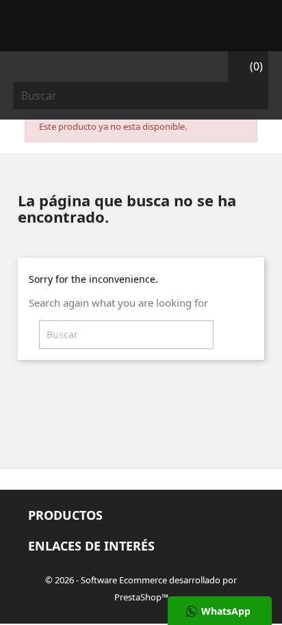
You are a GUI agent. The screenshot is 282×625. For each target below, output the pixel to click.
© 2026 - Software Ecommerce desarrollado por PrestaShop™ (141, 588)
